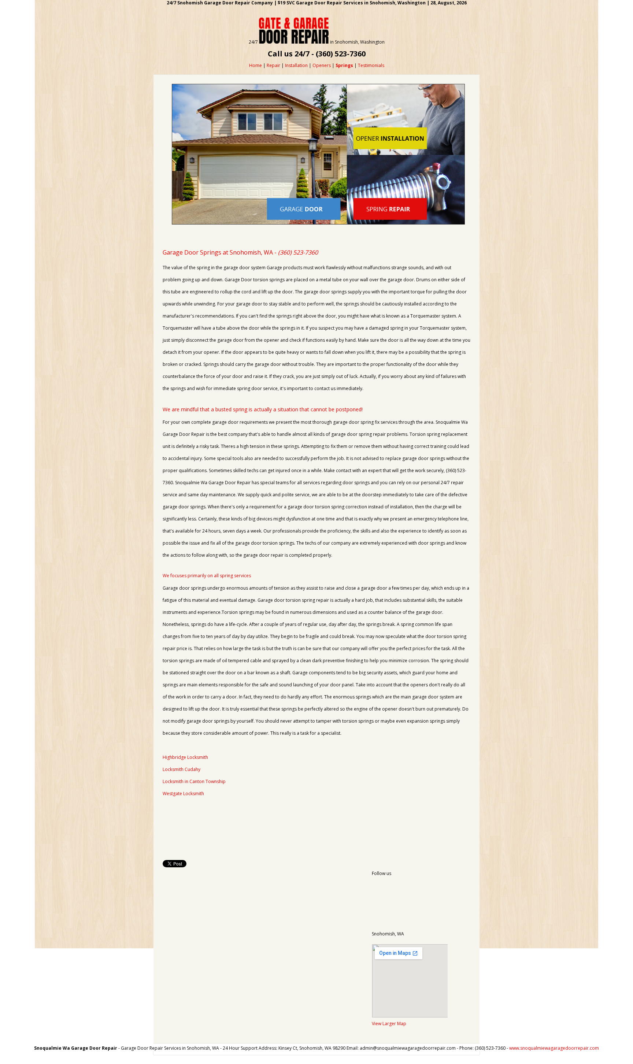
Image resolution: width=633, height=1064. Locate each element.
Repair (273, 65)
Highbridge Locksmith (185, 757)
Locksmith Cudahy (181, 769)
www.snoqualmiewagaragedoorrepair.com (554, 1048)
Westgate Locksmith (183, 793)
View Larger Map (389, 1023)
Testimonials (371, 65)
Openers (321, 65)
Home (255, 65)
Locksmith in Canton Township (194, 781)
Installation (296, 65)
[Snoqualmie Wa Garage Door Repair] (294, 42)
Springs (344, 65)
